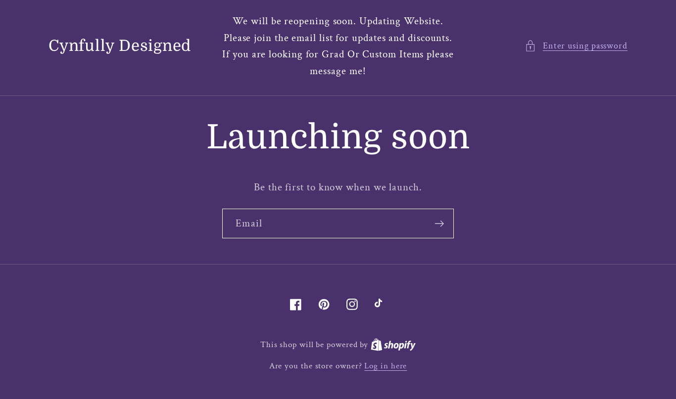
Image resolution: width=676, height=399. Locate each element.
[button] (576, 46)
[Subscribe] (439, 224)
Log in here (385, 365)
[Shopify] (393, 344)
